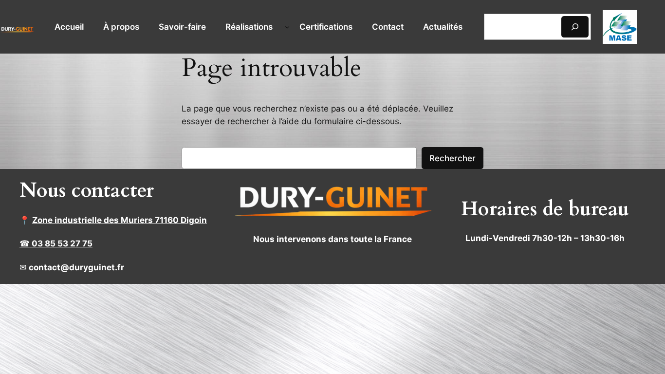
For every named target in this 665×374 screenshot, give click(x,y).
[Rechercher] (575, 26)
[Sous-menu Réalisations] (287, 26)
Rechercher (452, 158)
